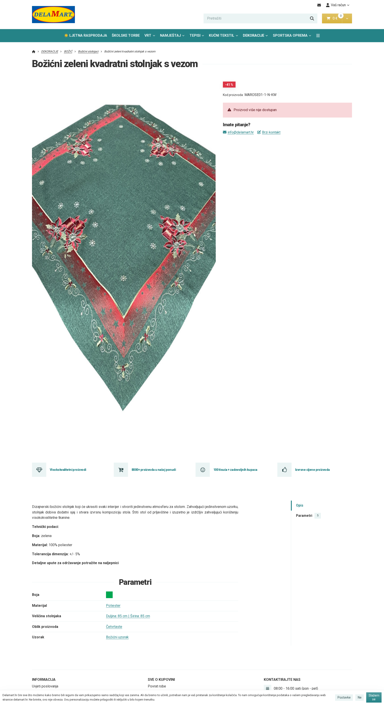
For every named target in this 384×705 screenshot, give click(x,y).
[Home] (53, 14)
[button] (347, 18)
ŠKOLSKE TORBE (126, 35)
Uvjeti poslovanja (45, 686)
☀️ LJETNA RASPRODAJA (85, 35)
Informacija (44, 679)
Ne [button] (360, 697)
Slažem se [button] (374, 697)
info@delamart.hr (241, 132)
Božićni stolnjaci (88, 51)
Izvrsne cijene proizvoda (312, 469)
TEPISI (195, 35)
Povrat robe (157, 686)
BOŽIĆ (68, 51)
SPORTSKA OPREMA (290, 35)
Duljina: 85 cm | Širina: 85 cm (128, 616)
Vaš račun (338, 5)
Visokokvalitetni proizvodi (68, 469)
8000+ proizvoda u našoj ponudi (154, 469)
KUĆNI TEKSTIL (221, 35)
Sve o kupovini (161, 679)
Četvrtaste (114, 627)
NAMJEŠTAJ (170, 35)
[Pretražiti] (312, 18)
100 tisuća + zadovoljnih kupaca (235, 469)
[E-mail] (319, 5)
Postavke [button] (344, 697)
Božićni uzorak (117, 637)
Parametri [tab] (307, 515)
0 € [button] (337, 18)
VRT (147, 35)
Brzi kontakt (271, 132)
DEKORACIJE (253, 35)
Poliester (113, 605)
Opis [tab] (299, 505)
